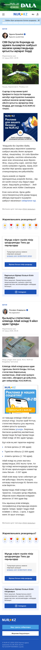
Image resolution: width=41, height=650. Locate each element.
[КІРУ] (37, 14)
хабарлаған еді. (28, 201)
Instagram (22, 292)
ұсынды (19, 429)
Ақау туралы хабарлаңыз (20, 627)
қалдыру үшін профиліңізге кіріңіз (19, 256)
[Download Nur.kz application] (20, 5)
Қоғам (4, 29)
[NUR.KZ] (20, 14)
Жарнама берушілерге (20, 633)
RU (33, 14)
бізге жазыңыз (29, 209)
